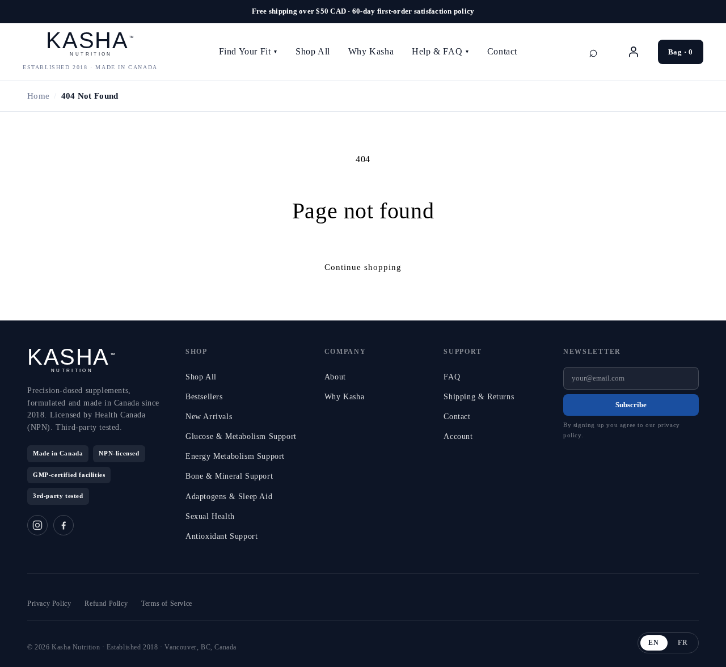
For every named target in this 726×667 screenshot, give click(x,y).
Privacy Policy (49, 603)
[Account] (633, 51)
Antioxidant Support (221, 536)
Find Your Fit (248, 51)
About (335, 377)
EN (653, 643)
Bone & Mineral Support (229, 476)
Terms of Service (166, 603)
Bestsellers (204, 396)
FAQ (452, 377)
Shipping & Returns (479, 396)
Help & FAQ (440, 51)
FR (683, 643)
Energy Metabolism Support (235, 456)
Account (458, 436)
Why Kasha (371, 51)
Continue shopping (363, 267)
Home (38, 95)
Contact (502, 51)
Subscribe (631, 404)
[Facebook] (63, 525)
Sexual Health (210, 516)
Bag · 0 (680, 52)
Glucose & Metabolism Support (241, 436)
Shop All (313, 51)
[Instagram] (37, 525)
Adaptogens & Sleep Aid (228, 496)
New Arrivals (208, 416)
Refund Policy (106, 603)
